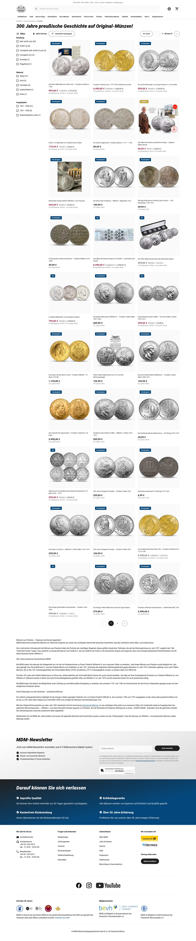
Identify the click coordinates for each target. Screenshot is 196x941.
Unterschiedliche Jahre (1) (30, 115)
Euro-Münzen (64, 17)
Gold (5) (23, 81)
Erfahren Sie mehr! (62, 918)
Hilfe (91, 2)
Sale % (147, 17)
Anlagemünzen (157, 17)
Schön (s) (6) (25, 46)
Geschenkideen (136, 17)
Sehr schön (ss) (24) (28, 41)
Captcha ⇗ (129, 773)
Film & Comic (88, 17)
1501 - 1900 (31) (26, 106)
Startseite (19, 21)
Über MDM (85, 2)
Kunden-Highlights (105, 2)
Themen (99, 17)
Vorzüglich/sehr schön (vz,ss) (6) (33, 50)
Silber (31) (24, 76)
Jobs (96, 2)
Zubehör (125, 17)
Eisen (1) (23, 94)
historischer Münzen (90, 705)
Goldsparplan (118, 2)
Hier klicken (119, 771)
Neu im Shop (40, 17)
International (76, 17)
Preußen (40, 21)
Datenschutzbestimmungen (145, 761)
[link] (21, 9)
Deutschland (52, 17)
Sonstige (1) (24, 59)
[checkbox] (17, 41)
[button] (36, 8)
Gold (31, 17)
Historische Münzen (112, 17)
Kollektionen (22, 17)
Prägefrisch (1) (26, 64)
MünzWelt (76, 2)
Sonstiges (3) (25, 85)
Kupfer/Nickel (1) (26, 90)
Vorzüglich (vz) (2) (27, 55)
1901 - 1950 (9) (26, 111)
